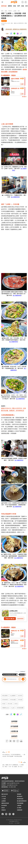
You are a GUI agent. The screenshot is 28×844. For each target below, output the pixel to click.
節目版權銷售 (20, 803)
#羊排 (3, 704)
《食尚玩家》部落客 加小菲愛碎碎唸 (16, 29)
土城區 (14, 11)
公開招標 (19, 805)
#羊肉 (15, 704)
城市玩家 (4, 6)
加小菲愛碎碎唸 (15, 197)
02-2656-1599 (12, 787)
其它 (19, 11)
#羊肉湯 (20, 699)
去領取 (22, 84)
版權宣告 (3, 810)
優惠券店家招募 (5, 803)
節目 (14, 6)
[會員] (26, 2)
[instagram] (13, 814)
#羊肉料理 (5, 699)
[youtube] (6, 814)
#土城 (12, 708)
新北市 (10, 11)
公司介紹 (3, 796)
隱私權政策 (19, 796)
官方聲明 (19, 807)
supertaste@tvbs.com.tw (13, 783)
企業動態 (3, 801)
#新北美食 (5, 695)
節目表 (3, 807)
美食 (22, 6)
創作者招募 (4, 805)
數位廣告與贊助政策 (21, 801)
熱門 (18, 6)
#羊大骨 (10, 704)
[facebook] (2, 814)
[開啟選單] (2, 2)
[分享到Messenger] (17, 33)
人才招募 (3, 798)
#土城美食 (12, 695)
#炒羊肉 (20, 695)
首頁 (2, 11)
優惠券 (10, 6)
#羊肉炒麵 (12, 699)
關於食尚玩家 (4, 794)
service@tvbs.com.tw (12, 785)
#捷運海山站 (5, 708)
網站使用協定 (20, 798)
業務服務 (19, 794)
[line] (10, 814)
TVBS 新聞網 (16, 823)
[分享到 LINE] (14, 33)
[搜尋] (22, 2)
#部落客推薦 (20, 708)
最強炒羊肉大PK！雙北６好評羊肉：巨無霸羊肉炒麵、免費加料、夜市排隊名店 (13, 409)
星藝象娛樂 (19, 810)
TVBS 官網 (11, 823)
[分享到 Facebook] (11, 33)
